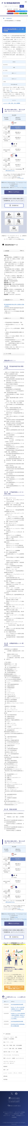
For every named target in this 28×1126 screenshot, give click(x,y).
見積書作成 (15, 205)
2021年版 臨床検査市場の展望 (17, 1004)
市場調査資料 (9, 18)
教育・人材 (5, 1069)
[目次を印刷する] (18, 215)
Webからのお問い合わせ (15, 1105)
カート (17, 13)
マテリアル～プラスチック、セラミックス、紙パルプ (9, 1062)
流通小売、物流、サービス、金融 (10, 1051)
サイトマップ (23, 9)
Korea (16, 9)
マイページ (10, 13)
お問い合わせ (23, 13)
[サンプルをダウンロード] (18, 222)
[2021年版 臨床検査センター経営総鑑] (9, 222)
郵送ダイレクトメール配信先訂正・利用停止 (15, 1113)
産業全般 (5, 1076)
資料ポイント (14, 318)
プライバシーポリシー (8, 1112)
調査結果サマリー (14, 299)
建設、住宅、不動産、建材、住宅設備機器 (12, 1045)
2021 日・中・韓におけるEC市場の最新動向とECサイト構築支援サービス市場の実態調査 (17, 1009)
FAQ (13, 1115)
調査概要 (14, 250)
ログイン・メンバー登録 (22, 11)
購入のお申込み (15, 192)
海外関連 (5, 1079)
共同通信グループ (20, 1115)
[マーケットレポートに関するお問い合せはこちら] (9, 215)
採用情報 (14, 1117)
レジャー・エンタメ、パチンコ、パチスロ (12, 1073)
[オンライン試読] (14, 229)
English (10, 9)
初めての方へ (12, 11)
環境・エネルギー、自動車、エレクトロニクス (13, 1058)
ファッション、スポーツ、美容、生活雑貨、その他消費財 (10, 1038)
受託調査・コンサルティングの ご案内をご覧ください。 (14, 987)
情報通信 (5, 1066)
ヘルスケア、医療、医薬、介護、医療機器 (11, 103)
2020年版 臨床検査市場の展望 (17, 1021)
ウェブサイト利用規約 (20, 1112)
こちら (10, 90)
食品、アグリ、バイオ (8, 1042)
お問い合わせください (10, 170)
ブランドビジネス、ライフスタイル (11, 1055)
